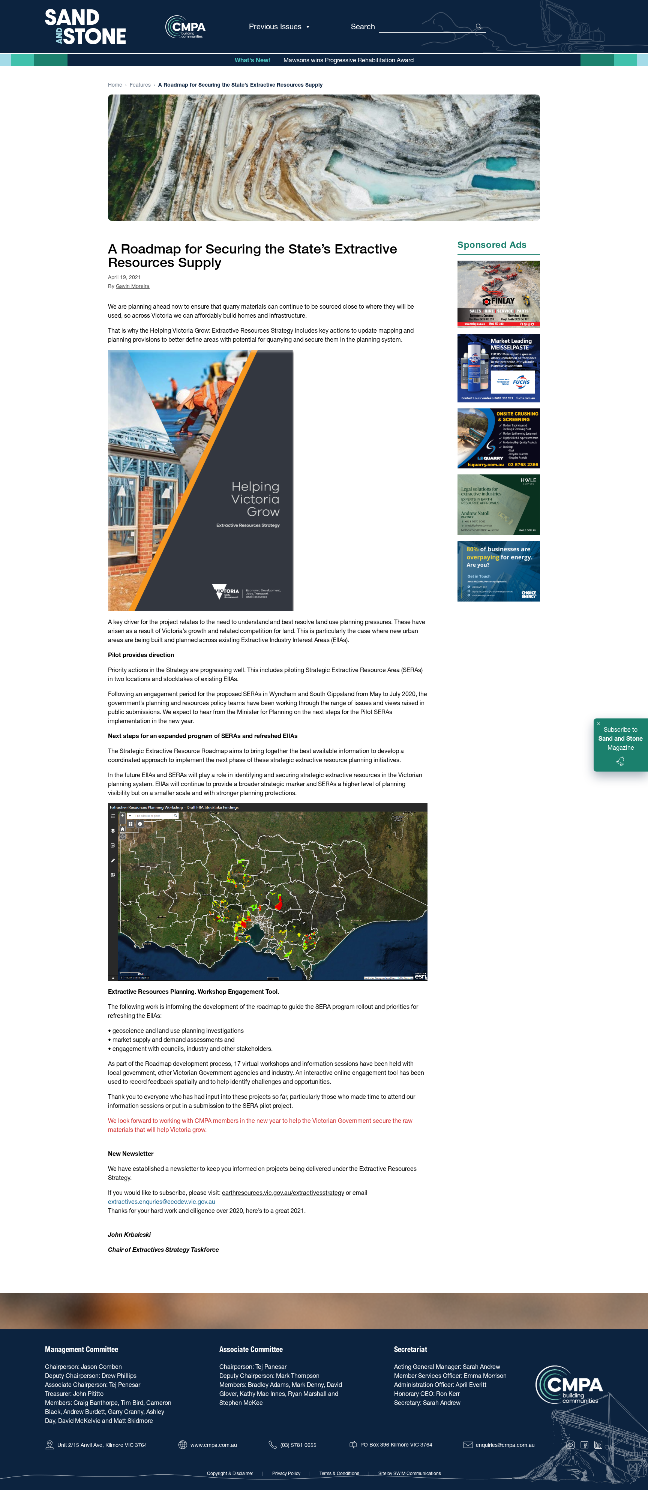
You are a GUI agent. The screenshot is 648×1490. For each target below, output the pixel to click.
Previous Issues (275, 26)
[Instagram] (570, 1444)
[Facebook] (584, 1444)
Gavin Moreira (133, 286)
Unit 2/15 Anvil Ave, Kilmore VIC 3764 (102, 1445)
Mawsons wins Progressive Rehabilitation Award (349, 60)
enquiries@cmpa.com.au (505, 1445)
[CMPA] (569, 1384)
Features (140, 84)
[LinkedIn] (598, 1444)
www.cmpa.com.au (213, 1445)
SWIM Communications (417, 1473)
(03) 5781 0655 (298, 1445)
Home (115, 84)
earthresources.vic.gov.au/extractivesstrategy (283, 1192)
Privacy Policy (286, 1473)
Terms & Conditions (339, 1473)
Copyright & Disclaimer (230, 1473)
